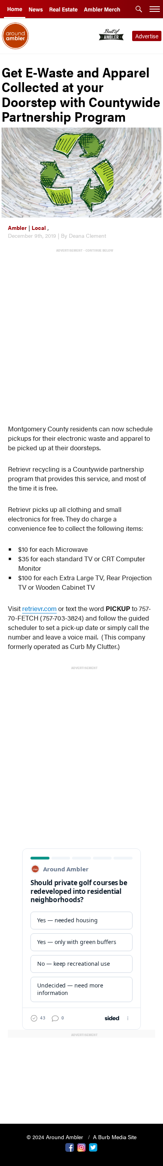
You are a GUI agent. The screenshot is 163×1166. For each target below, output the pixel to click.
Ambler (17, 227)
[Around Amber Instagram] (81, 1146)
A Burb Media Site (114, 1137)
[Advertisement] (81, 334)
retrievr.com (39, 608)
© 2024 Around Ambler (56, 1137)
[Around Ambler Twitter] (93, 1146)
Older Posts (81, 1097)
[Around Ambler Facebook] (69, 1146)
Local (39, 227)
